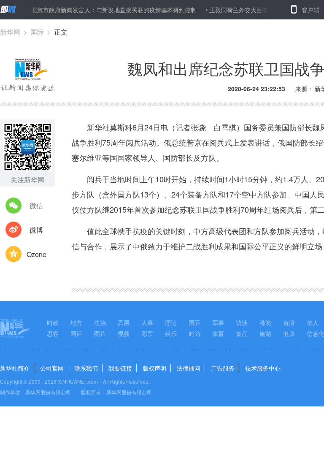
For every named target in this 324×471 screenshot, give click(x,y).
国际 (37, 32)
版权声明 (154, 368)
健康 (289, 333)
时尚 (194, 333)
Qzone (36, 254)
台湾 (289, 322)
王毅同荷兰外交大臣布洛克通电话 (248, 9)
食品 (242, 333)
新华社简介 (15, 368)
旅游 (265, 333)
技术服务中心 (263, 368)
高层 (124, 322)
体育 (218, 333)
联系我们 (86, 368)
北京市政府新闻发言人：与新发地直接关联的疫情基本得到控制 (108, 9)
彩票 (147, 333)
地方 (76, 322)
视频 (124, 333)
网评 (76, 333)
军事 (218, 322)
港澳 (265, 322)
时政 (53, 322)
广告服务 (223, 368)
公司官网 (52, 368)
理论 (171, 322)
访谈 (242, 322)
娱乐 (171, 333)
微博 (36, 230)
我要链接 (120, 368)
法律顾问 (188, 368)
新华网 (10, 32)
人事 (147, 322)
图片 (100, 333)
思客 (53, 333)
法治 (100, 322)
